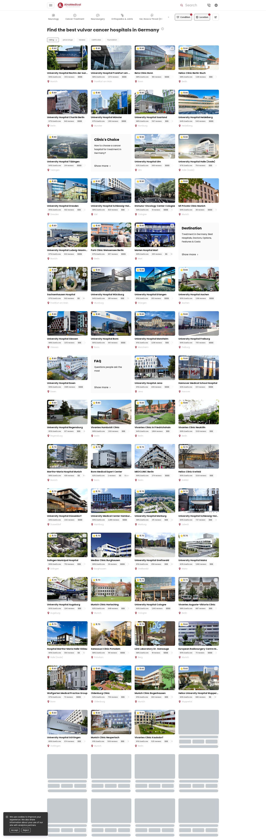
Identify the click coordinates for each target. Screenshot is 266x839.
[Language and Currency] (216, 5)
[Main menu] (50, 5)
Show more (101, 165)
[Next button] (168, 17)
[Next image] (73, 67)
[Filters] (215, 17)
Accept (14, 830)
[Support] (209, 5)
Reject (26, 830)
